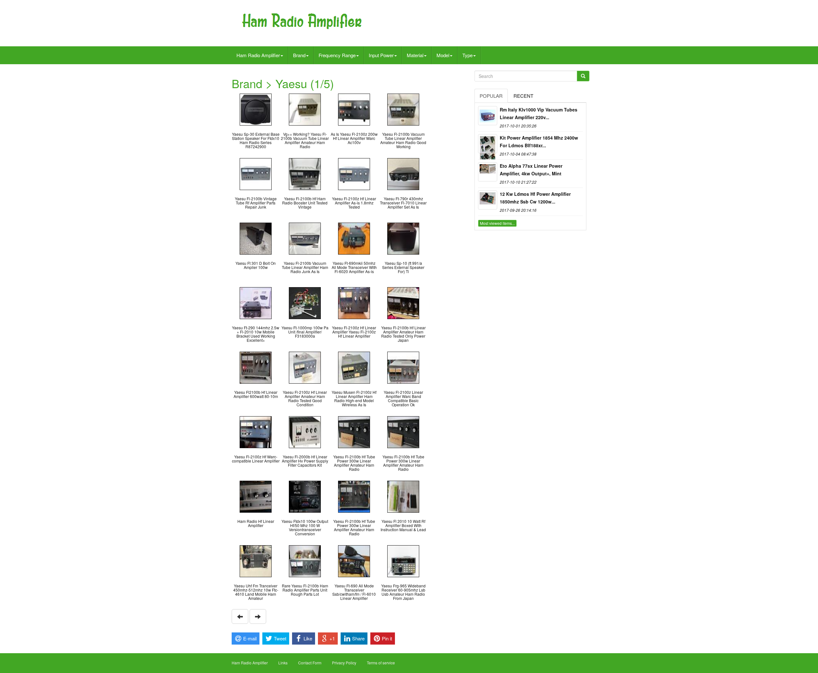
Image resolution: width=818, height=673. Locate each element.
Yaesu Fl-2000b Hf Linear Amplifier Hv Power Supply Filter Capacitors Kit (305, 461)
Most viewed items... (497, 223)
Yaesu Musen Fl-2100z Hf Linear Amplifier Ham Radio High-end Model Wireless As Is (354, 398)
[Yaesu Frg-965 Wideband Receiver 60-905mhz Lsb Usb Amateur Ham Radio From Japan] (403, 560)
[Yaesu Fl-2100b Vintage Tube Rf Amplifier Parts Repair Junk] (256, 173)
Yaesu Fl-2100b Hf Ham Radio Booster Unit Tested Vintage (305, 203)
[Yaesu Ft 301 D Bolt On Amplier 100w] (256, 237)
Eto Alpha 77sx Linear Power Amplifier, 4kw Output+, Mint (531, 170)
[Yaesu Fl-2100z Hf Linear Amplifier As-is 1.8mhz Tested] (354, 173)
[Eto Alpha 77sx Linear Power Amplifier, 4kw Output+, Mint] (487, 171)
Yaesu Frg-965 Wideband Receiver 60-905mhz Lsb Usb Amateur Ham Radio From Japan (403, 592)
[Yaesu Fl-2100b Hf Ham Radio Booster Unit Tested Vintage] (305, 173)
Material (415, 55)
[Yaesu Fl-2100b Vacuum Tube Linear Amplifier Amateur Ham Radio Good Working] (403, 108)
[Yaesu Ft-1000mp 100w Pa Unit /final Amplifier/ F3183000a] (305, 302)
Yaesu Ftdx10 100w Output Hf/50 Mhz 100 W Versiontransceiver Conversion (305, 527)
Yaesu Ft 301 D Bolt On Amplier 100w (255, 265)
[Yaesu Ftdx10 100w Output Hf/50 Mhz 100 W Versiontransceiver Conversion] (305, 496)
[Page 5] (240, 616)
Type (467, 55)
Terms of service (381, 662)
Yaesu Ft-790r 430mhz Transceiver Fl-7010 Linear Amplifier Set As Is (403, 203)
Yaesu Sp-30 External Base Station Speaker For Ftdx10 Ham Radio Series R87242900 (256, 140)
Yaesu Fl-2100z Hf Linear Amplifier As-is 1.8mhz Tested (354, 203)
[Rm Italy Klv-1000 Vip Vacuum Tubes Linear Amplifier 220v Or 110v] (487, 115)
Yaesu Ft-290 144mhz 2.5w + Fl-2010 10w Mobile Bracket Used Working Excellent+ (255, 334)
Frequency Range (337, 55)
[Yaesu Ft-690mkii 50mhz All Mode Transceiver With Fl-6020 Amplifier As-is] (354, 237)
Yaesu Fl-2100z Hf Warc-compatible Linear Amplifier (256, 458)
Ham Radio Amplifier (258, 55)
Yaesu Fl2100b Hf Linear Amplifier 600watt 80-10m (256, 394)
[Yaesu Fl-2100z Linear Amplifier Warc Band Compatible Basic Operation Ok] (403, 366)
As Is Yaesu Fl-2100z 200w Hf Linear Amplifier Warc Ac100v (354, 138)
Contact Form (309, 662)
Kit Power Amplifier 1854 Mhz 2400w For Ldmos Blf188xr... (539, 141)
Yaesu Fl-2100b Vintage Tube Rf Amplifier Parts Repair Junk (256, 203)
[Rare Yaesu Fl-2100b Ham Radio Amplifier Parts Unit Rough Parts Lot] (305, 560)
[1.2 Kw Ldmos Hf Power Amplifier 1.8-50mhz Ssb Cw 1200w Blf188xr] (487, 200)
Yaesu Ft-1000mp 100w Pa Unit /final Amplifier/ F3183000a (305, 332)
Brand (299, 55)
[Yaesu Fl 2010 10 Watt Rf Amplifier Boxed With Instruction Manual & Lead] (403, 496)
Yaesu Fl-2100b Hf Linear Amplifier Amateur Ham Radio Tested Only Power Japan (403, 334)
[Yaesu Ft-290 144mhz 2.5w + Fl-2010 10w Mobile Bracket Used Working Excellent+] (256, 302)
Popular (491, 95)
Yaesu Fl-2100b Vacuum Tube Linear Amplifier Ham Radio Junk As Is (305, 267)
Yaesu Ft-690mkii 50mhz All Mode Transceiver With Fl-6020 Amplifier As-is (354, 267)
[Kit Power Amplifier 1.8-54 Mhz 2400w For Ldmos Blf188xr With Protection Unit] (487, 143)
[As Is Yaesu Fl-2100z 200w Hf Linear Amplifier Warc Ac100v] (354, 108)
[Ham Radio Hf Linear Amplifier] (256, 496)
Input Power (381, 55)
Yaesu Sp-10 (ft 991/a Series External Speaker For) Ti (403, 267)
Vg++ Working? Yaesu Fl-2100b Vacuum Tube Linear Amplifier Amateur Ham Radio (305, 140)
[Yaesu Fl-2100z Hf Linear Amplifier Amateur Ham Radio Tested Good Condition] (305, 366)
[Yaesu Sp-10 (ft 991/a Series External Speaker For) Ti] (403, 237)
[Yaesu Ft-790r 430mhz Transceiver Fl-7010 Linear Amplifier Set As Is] (403, 173)
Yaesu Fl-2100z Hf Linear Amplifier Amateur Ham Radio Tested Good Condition (305, 398)
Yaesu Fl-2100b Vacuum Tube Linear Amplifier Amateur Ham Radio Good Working (403, 140)
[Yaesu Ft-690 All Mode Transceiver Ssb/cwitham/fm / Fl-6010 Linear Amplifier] (354, 560)
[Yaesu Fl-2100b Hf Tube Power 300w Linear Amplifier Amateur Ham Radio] (354, 431)
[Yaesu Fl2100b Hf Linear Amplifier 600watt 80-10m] (256, 366)
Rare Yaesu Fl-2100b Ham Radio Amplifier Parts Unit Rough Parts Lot (305, 590)
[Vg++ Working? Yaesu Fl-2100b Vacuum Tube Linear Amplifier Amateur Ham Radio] (305, 108)
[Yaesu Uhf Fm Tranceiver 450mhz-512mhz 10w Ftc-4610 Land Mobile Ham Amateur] (256, 560)
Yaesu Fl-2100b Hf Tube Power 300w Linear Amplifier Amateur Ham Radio (354, 463)
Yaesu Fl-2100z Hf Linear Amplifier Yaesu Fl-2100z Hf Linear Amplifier (354, 332)
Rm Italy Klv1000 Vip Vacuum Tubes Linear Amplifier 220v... (538, 113)
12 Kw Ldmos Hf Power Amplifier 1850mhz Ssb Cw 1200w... (535, 198)
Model (442, 55)
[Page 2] (258, 616)
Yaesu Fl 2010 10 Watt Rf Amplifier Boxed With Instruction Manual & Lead (403, 525)
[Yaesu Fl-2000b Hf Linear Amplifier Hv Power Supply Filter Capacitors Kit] (305, 431)
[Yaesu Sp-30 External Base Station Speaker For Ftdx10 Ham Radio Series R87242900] (256, 108)
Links (283, 662)
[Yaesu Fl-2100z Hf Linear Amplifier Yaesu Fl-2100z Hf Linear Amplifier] (354, 302)
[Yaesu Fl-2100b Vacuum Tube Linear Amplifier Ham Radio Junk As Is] (305, 237)
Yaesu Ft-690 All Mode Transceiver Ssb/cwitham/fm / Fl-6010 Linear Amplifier (354, 592)
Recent (523, 95)
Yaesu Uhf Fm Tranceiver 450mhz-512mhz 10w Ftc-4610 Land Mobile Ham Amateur (255, 592)
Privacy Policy (344, 662)
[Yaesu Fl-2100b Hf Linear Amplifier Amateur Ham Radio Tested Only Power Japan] (403, 302)
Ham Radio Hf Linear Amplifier (255, 523)
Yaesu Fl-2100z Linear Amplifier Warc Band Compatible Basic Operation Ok (403, 398)
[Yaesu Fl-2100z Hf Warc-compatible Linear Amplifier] (256, 431)
